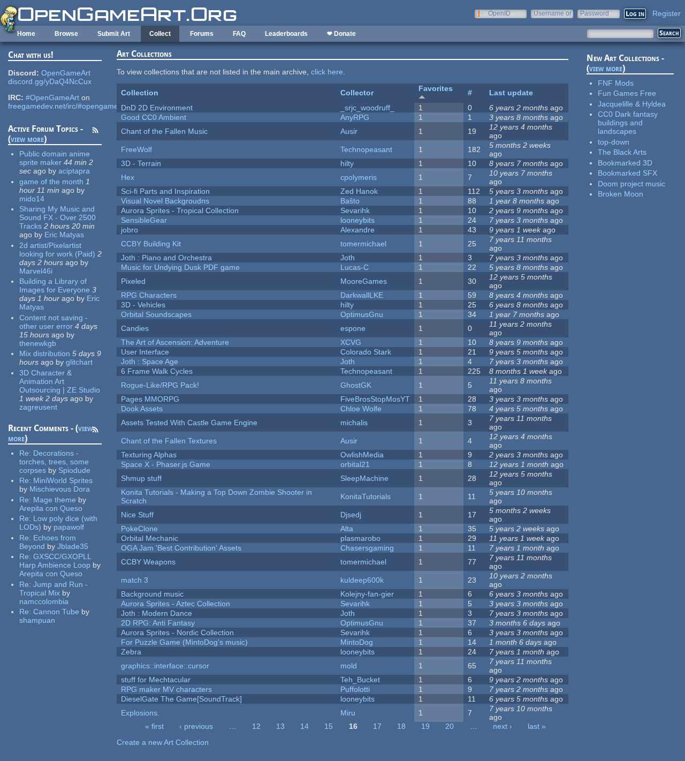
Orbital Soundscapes (156, 314)
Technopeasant (366, 149)
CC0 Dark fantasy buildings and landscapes (628, 122)
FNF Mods (616, 83)
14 (304, 726)
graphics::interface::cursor (165, 665)
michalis (354, 422)
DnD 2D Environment (157, 107)
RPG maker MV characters (166, 689)
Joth (347, 257)
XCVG (350, 342)
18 (401, 726)
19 (425, 726)
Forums (202, 33)
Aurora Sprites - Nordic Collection (177, 632)
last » (537, 726)
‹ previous (196, 726)
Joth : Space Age (149, 361)
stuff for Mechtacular (156, 679)
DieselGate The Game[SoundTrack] (181, 699)
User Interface (145, 352)
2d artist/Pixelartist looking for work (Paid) (57, 249)
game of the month (51, 181)
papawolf (69, 527)
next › (502, 726)
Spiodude (74, 470)
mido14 (31, 198)
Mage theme (54, 499)
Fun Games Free (627, 93)
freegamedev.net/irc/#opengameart (67, 106)
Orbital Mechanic (149, 538)
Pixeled (133, 281)
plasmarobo (360, 538)
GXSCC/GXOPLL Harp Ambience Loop (55, 560)
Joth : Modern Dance (156, 613)
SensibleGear (144, 220)
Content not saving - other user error (53, 321)
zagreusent (38, 407)
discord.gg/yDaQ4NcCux (50, 81)
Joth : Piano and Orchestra (166, 257)
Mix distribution (44, 353)
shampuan (37, 620)
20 (449, 726)
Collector (357, 92)
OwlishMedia (362, 454)
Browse (66, 33)
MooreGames (363, 281)
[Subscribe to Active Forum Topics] (95, 131)
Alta (346, 528)
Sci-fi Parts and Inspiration (165, 191)
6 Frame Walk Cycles (157, 371)
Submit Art (113, 33)
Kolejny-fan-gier (367, 594)
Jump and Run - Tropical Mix (53, 588)
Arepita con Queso (50, 508)
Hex (127, 177)
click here (327, 71)
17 (377, 726)
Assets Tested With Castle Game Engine (189, 422)
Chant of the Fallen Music (164, 131)
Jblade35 (72, 546)
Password (594, 13)
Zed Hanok (359, 191)
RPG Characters (149, 295)
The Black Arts (622, 152)
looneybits (357, 220)
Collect (160, 33)
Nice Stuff (137, 514)
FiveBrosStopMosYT (375, 399)
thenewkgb (37, 343)
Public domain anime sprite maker (54, 158)
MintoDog (356, 642)
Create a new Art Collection (163, 742)
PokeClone (139, 528)
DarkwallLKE (361, 295)
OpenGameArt (65, 73)
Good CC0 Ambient (153, 117)
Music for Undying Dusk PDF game (180, 267)
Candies (135, 328)
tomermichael (363, 243)
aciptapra (74, 171)
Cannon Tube (56, 611)
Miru (347, 713)
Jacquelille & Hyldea (632, 104)
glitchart (79, 362)
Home (26, 33)
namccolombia (43, 601)
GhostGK (355, 385)
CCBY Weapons (148, 561)
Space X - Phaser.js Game (165, 464)
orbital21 (355, 464)
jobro (129, 229)
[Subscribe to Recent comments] (95, 431)
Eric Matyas (64, 234)
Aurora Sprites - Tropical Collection (180, 210)
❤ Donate (341, 33)
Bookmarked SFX (627, 173)
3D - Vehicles (143, 304)
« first (154, 726)
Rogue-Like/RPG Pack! (160, 385)
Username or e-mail (553, 13)
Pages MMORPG (150, 399)
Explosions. (140, 713)
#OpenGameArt (52, 97)
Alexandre (357, 229)
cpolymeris (358, 177)
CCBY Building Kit (151, 243)
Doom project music (631, 183)
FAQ (239, 33)
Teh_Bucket (360, 679)
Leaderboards (286, 33)
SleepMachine (364, 478)
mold (348, 665)
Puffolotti (355, 689)
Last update (511, 92)
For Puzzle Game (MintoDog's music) (184, 642)
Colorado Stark (365, 352)
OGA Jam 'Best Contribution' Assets (181, 548)
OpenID (499, 13)
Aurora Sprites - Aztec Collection (175, 603)
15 (328, 726)
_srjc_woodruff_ (367, 107)
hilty (347, 163)
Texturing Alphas (149, 454)
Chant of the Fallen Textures (169, 440)
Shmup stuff (141, 478)
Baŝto (350, 201)
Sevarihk (355, 210)
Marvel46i (35, 271)
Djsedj (350, 514)
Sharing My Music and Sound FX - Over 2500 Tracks (57, 217)
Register (666, 13)
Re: (26, 453)
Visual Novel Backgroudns (165, 201)
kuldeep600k (362, 580)
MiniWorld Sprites (63, 480)
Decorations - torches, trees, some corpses (54, 461)
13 (280, 726)
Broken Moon (620, 194)
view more (27, 139)
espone (353, 328)
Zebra (131, 651)
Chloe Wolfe (361, 408)
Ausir (348, 131)
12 (256, 726)
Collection (139, 92)
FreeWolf (136, 149)
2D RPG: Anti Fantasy (158, 623)
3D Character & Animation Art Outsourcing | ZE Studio (59, 381)
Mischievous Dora (59, 489)
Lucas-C (354, 267)
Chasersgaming (367, 548)
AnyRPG (354, 117)
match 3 (134, 580)
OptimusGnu (361, 314)
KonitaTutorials (365, 496)
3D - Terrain (141, 163)
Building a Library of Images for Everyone (54, 285)
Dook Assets (142, 408)
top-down (613, 142)
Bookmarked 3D (625, 163)
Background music (152, 594)
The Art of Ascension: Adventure (175, 342)
